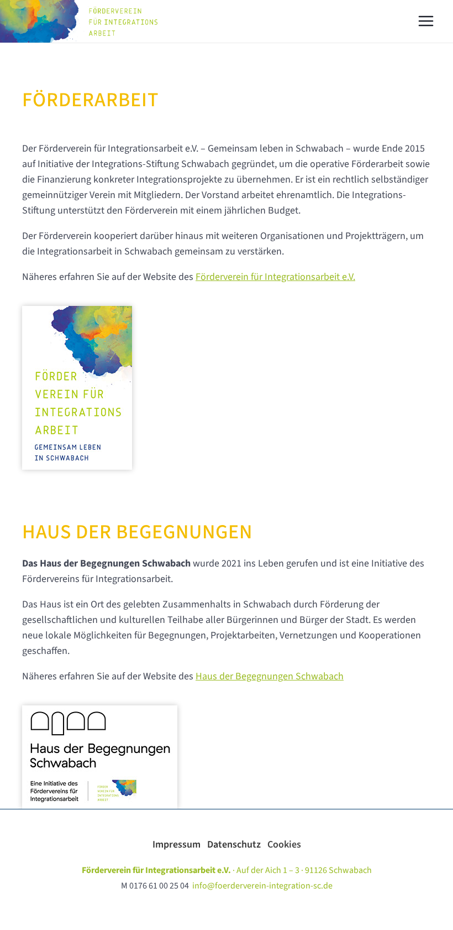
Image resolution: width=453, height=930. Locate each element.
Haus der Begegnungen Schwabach (270, 676)
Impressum (179, 844)
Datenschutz (237, 844)
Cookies (284, 844)
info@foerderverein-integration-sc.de (262, 886)
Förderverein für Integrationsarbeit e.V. (275, 277)
